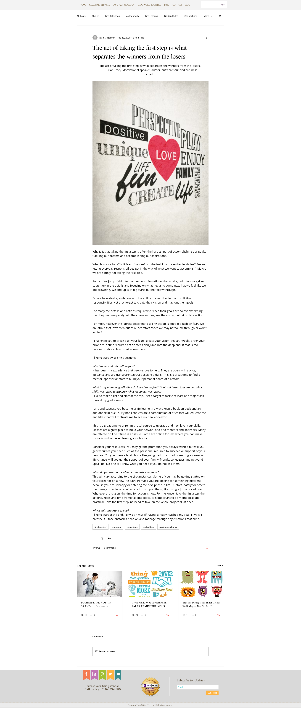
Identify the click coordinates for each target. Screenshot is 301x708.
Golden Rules (171, 15)
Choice (95, 15)
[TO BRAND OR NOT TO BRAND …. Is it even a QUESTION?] (99, 584)
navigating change (168, 526)
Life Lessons (151, 15)
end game (116, 526)
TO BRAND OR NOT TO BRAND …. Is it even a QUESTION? (96, 604)
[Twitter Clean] (110, 674)
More (206, 15)
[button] (149, 5)
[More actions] (207, 37)
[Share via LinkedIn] (109, 538)
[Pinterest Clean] (102, 674)
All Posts (81, 15)
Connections (190, 15)
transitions (132, 526)
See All (220, 565)
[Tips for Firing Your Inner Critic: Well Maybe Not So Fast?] (201, 584)
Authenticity (132, 15)
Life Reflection (112, 15)
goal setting (148, 526)
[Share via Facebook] (93, 538)
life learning (100, 526)
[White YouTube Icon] (118, 674)
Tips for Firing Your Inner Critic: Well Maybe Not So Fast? (201, 604)
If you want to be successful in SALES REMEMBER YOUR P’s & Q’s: (149, 604)
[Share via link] (117, 538)
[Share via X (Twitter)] (101, 538)
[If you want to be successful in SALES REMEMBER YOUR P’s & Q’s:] (150, 584)
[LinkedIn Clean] (94, 674)
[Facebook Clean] (86, 674)
